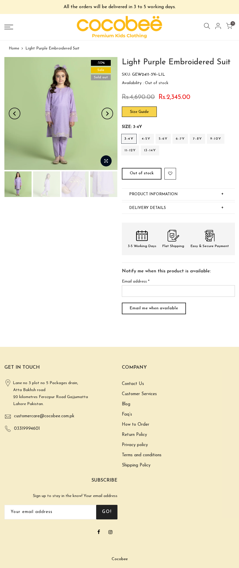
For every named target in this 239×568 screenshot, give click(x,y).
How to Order (135, 425)
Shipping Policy (136, 465)
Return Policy (134, 435)
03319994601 (27, 429)
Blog (126, 404)
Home (14, 48)
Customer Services (139, 394)
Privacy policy (135, 445)
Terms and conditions (141, 455)
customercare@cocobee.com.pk (44, 416)
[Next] (107, 113)
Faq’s (127, 414)
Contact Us (133, 384)
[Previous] (14, 113)
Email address (136, 281)
